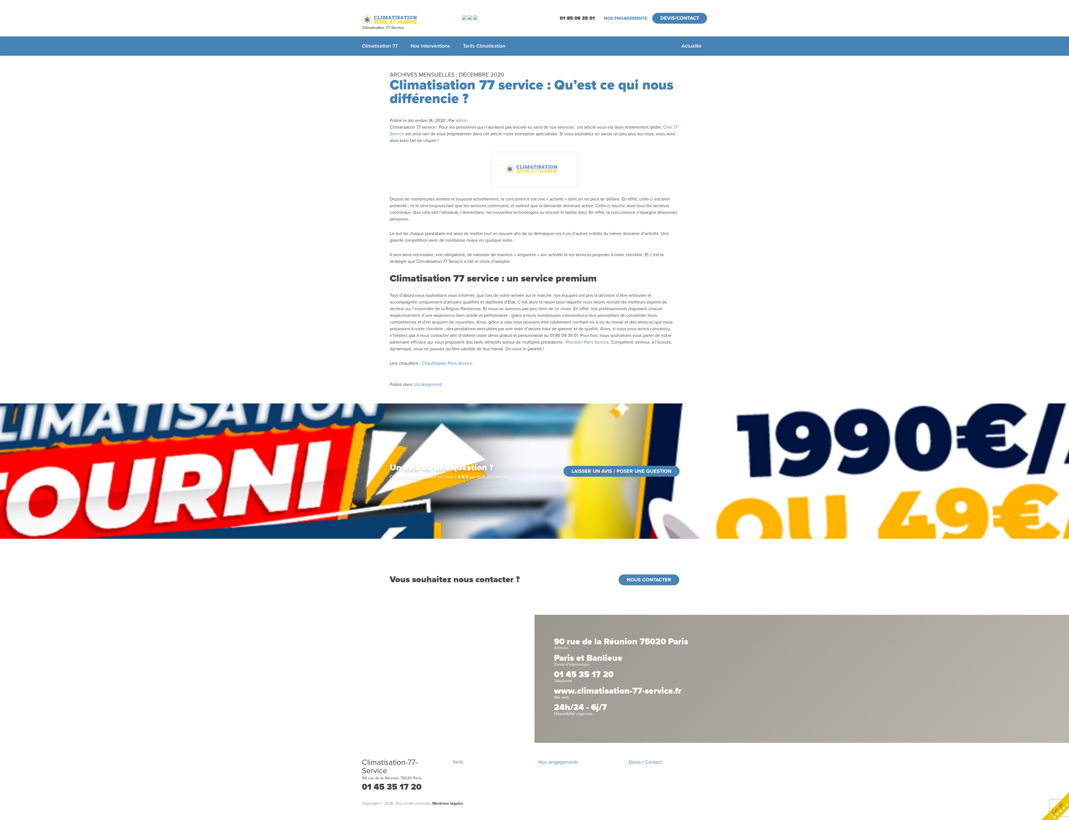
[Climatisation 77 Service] (405, 19)
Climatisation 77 (380, 46)
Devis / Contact (645, 762)
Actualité (691, 46)
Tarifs (457, 762)
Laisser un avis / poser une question (621, 471)
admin (462, 120)
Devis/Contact (679, 18)
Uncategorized (427, 384)
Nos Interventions (430, 46)
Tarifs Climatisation (484, 46)
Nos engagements (625, 18)
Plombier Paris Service (587, 342)
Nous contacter (649, 580)
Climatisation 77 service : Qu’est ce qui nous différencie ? (531, 92)
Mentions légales (447, 803)
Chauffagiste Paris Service (447, 363)
